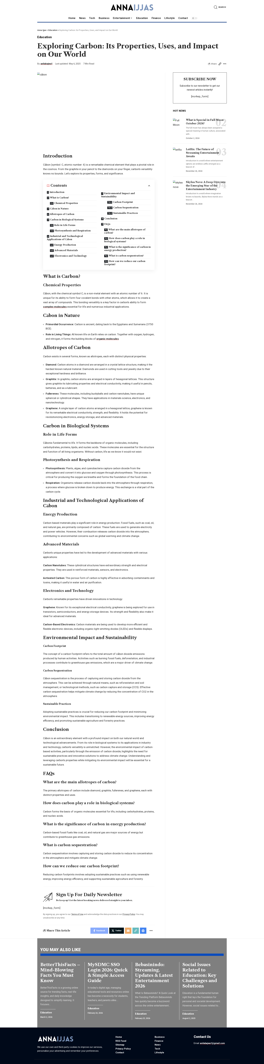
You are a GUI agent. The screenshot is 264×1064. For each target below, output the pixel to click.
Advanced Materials (66, 250)
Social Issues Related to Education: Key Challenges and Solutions (199, 975)
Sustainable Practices (125, 213)
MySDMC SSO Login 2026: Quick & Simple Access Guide (108, 972)
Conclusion (110, 218)
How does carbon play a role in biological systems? (124, 240)
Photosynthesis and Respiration (73, 230)
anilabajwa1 (46, 63)
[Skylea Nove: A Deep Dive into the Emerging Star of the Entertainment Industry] (178, 186)
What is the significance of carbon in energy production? (127, 249)
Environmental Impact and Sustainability (118, 195)
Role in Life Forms (64, 225)
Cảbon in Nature (59, 208)
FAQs (107, 224)
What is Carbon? (59, 197)
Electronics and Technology (71, 255)
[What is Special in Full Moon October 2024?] (178, 124)
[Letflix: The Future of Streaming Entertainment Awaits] (178, 153)
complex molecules (55, 306)
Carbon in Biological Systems (67, 219)
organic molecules (107, 338)
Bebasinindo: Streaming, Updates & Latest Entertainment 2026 (154, 975)
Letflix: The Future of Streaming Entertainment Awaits (202, 153)
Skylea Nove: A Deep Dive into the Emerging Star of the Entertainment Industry (206, 185)
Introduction (57, 192)
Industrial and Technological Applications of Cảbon (65, 238)
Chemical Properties (66, 203)
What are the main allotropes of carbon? (124, 231)
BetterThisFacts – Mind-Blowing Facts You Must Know (60, 972)
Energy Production (65, 244)
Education (44, 37)
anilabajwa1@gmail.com (212, 1043)
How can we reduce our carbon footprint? (124, 263)
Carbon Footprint (123, 202)
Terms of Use (77, 914)
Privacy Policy (129, 914)
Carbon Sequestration (125, 207)
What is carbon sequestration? (126, 255)
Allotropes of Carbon (62, 214)
